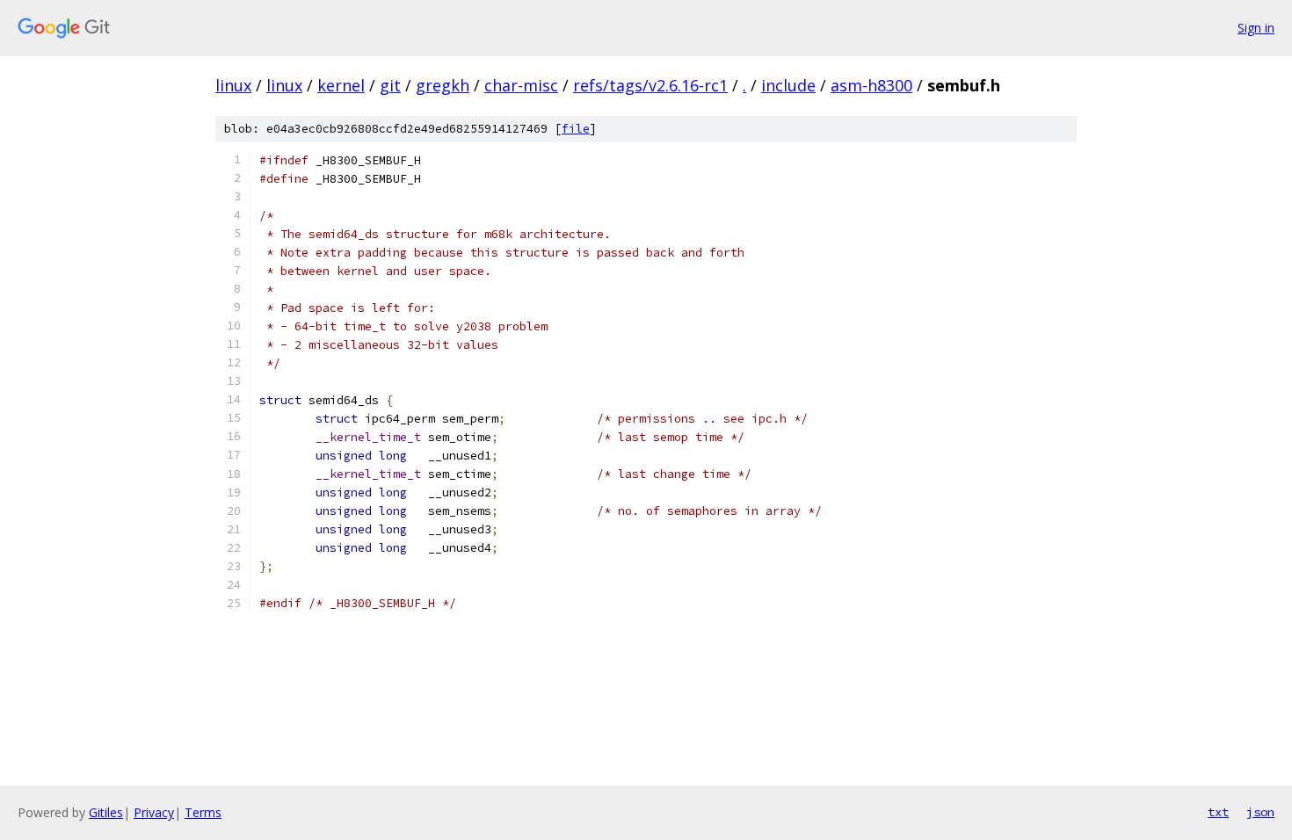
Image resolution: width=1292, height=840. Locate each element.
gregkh (442, 85)
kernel (341, 85)
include (788, 85)
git (390, 85)
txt (1218, 812)
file (576, 128)
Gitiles (106, 812)
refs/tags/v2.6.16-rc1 (650, 85)
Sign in (1256, 27)
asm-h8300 (871, 85)
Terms (203, 812)
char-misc (521, 85)
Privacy (154, 812)
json (1260, 812)
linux (233, 85)
